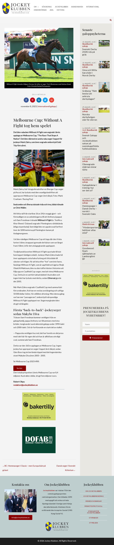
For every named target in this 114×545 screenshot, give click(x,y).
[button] (38, 6)
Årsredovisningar (94, 501)
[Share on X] (45, 100)
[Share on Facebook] (26, 100)
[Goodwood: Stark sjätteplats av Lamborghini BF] (104, 242)
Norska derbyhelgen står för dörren (89, 117)
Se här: (20, 368)
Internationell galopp (47, 106)
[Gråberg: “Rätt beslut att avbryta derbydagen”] (104, 87)
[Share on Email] (51, 100)
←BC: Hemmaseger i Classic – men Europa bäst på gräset (24, 466)
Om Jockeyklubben (93, 491)
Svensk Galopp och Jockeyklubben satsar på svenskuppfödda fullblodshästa (90, 142)
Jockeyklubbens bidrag (93, 496)
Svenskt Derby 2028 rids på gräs (89, 52)
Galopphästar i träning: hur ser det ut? (89, 188)
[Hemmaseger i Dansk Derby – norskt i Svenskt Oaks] (104, 200)
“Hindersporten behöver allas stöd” (90, 230)
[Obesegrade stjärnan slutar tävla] (104, 158)
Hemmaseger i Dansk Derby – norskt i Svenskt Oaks (89, 210)
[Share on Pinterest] (32, 100)
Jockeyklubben (49, 490)
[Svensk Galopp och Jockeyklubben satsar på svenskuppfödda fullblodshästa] (104, 129)
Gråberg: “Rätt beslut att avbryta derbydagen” (89, 94)
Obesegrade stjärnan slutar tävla (89, 167)
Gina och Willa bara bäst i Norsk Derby (89, 73)
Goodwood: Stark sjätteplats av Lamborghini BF (89, 253)
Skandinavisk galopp (87, 45)
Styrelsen (93, 523)
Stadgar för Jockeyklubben (93, 512)
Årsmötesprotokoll (93, 506)
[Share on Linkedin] (38, 100)
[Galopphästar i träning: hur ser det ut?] (104, 179)
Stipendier (93, 518)
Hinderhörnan (88, 224)
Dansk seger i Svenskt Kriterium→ (65, 466)
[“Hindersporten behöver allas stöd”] (104, 224)
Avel (84, 130)
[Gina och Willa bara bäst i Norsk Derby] (104, 64)
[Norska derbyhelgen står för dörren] (104, 108)
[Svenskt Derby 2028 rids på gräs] (104, 43)
